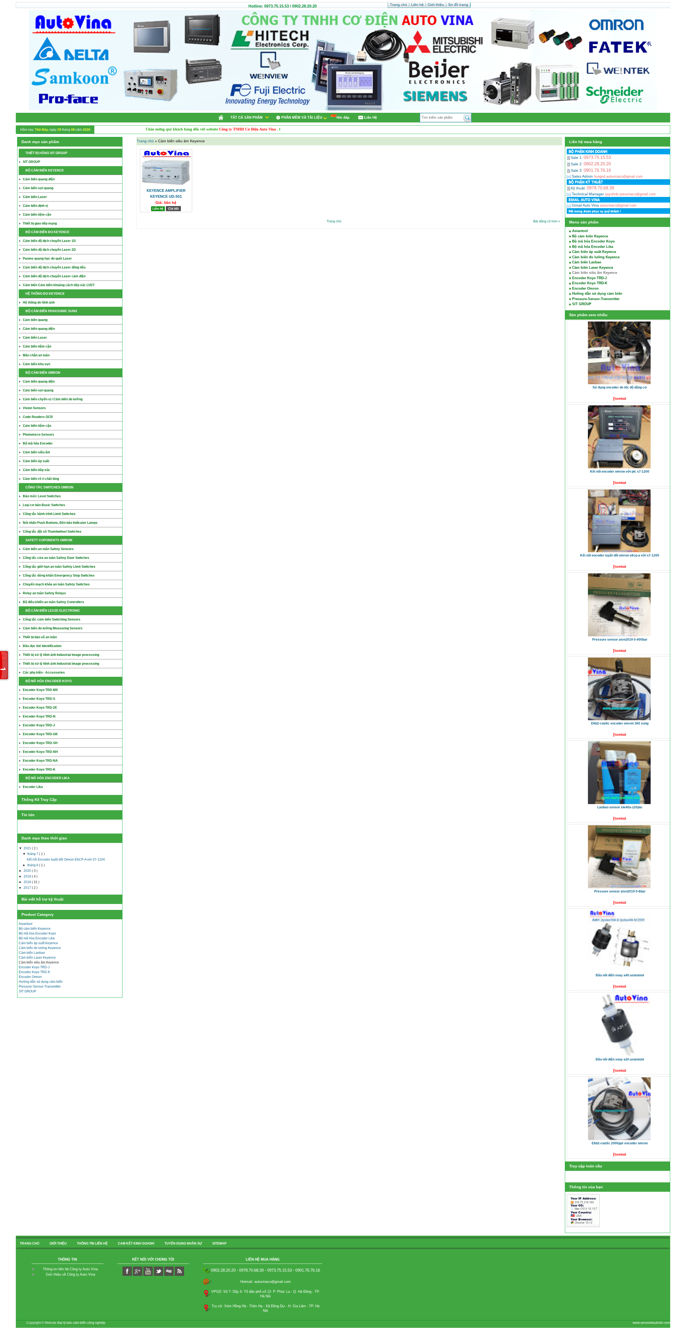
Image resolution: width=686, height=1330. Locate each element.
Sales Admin (582, 176)
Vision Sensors (34, 408)
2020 (28, 871)
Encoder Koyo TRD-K (39, 769)
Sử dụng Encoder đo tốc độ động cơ (619, 387)
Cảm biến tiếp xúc (36, 470)
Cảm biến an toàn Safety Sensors (48, 549)
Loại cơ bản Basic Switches (44, 505)
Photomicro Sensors (38, 434)
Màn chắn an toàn (36, 355)
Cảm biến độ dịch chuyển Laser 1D (49, 241)
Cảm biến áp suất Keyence (38, 943)
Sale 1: (577, 157)
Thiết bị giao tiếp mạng (40, 223)
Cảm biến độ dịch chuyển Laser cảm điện (54, 276)
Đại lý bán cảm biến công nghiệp (81, 1323)
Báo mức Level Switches (42, 496)
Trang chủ (146, 141)
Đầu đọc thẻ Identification (42, 646)
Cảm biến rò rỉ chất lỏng (41, 479)
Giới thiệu (58, 1243)
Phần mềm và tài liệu (301, 117)
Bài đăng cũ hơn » (546, 221)
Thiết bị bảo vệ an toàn (40, 637)
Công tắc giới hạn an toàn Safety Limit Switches (59, 567)
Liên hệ (157, 209)
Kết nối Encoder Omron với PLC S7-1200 (619, 471)
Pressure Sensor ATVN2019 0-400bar (619, 639)
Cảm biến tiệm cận (37, 214)
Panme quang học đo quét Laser (47, 258)
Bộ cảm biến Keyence (35, 929)
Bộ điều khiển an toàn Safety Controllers (53, 602)
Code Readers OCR (38, 417)
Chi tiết (173, 209)
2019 (28, 876)
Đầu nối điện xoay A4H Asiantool (620, 975)
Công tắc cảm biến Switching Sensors (51, 619)
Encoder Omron (30, 977)
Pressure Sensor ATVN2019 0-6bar (620, 891)
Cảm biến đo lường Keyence (40, 948)
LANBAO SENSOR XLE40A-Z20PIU (619, 807)
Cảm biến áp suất (36, 461)
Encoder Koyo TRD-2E (40, 707)
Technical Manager (587, 194)
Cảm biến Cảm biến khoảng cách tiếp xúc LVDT (59, 285)
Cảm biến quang (35, 320)
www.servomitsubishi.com (651, 1323)
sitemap (219, 1243)
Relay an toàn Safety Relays (44, 593)
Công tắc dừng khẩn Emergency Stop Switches (59, 575)
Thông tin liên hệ (92, 1243)
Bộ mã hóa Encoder (38, 443)
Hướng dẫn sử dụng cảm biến (41, 982)
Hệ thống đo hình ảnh (39, 302)
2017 (28, 888)
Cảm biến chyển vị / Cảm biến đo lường (53, 399)
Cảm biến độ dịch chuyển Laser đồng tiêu (54, 267)
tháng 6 (33, 865)
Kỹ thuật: (579, 188)
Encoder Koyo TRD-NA (40, 761)
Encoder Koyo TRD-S (39, 699)
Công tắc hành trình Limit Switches (49, 514)
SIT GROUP (31, 162)
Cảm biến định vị (35, 206)
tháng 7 (33, 854)
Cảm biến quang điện (39, 179)
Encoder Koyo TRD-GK (40, 734)
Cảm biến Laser (35, 197)
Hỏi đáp (343, 117)
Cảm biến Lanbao (32, 953)
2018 (28, 882)
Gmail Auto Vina (585, 205)
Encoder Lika (33, 787)
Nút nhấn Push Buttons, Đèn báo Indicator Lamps (60, 523)
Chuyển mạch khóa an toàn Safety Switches (56, 584)
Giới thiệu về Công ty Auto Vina (70, 1274)
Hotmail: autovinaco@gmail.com (265, 1282)
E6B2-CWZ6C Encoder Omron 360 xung (619, 723)
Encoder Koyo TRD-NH (40, 752)
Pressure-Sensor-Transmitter (40, 986)
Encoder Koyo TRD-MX (40, 690)
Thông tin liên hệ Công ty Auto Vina (70, 1269)
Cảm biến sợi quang (38, 188)
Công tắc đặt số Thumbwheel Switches (52, 531)
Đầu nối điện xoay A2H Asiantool (620, 1059)
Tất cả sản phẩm (246, 117)
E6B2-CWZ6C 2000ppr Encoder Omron (620, 1143)
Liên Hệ (370, 117)
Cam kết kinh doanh (136, 1243)
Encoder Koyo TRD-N (39, 716)
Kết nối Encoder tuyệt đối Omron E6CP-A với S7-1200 (66, 859)
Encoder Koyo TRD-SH (40, 743)
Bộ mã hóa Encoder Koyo (37, 933)
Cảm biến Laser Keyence (37, 957)
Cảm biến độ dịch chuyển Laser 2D (49, 250)
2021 (28, 848)
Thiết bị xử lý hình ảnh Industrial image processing (61, 655)
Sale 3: (577, 170)
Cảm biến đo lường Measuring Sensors (53, 628)
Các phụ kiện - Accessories (44, 672)
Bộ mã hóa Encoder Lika (37, 938)
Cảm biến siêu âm (36, 452)
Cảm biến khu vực (37, 364)
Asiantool (25, 924)
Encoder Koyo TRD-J (39, 725)
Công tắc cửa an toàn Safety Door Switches (56, 558)
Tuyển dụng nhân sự (183, 1243)
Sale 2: (577, 164)
